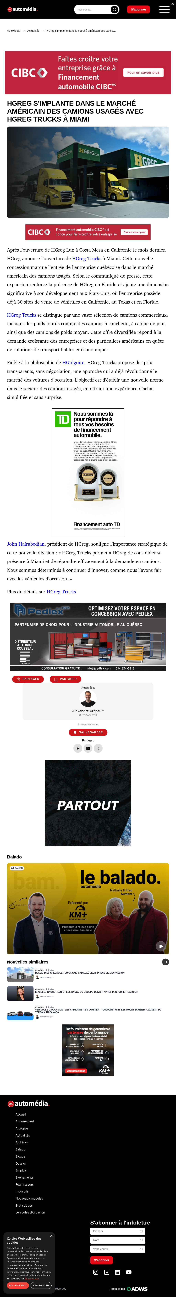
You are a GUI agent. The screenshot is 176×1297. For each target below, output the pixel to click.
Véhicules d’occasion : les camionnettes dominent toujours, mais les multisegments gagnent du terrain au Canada (98, 1011)
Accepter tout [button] (18, 1285)
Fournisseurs (25, 1184)
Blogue (20, 1156)
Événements (25, 1177)
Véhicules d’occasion (30, 1212)
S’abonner (138, 9)
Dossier (21, 1163)
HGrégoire (73, 362)
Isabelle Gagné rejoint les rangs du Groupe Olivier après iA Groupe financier (86, 992)
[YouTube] (128, 1274)
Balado (20, 1149)
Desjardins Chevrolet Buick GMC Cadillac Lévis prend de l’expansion (79, 973)
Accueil (21, 1114)
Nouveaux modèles (29, 1198)
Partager (31, 679)
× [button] (51, 1236)
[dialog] (29, 1263)
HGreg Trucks (86, 258)
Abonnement (25, 1121)
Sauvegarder (91, 732)
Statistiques (24, 1205)
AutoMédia (13, 30)
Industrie (22, 1191)
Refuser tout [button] (41, 1285)
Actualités (33, 30)
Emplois (21, 1170)
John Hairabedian (26, 544)
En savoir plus (32, 1278)
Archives (22, 1142)
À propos (22, 1128)
